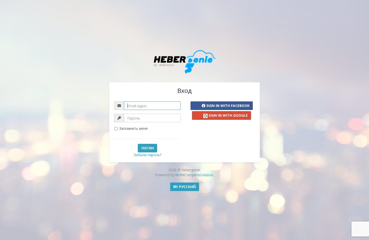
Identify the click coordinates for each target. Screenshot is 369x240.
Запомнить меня (133, 128)
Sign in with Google (228, 115)
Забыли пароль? (147, 154)
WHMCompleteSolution (194, 174)
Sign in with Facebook (227, 105)
